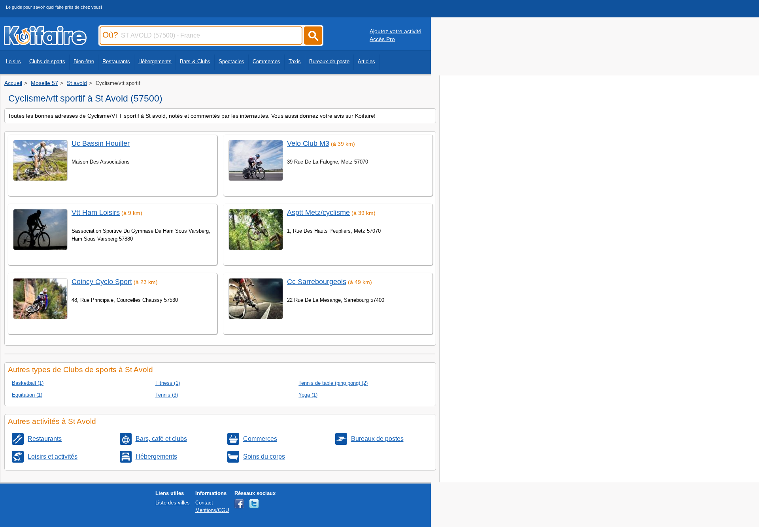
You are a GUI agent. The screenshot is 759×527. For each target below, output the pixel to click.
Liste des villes (172, 503)
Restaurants (116, 61)
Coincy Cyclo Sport (102, 282)
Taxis (295, 61)
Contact (204, 503)
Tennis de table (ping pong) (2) (333, 383)
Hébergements (155, 61)
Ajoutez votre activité (395, 31)
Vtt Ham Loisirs (96, 212)
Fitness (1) (167, 383)
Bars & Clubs (195, 61)
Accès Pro (382, 39)
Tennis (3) (166, 395)
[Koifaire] (45, 43)
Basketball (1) (27, 383)
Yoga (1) (307, 395)
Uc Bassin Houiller (101, 143)
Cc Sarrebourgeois (316, 282)
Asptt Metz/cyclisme (318, 212)
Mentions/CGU (212, 510)
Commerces (266, 61)
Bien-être (84, 61)
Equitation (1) (27, 395)
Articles (366, 61)
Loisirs (13, 61)
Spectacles (231, 61)
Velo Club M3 (308, 143)
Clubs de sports (47, 61)
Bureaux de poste (329, 61)
